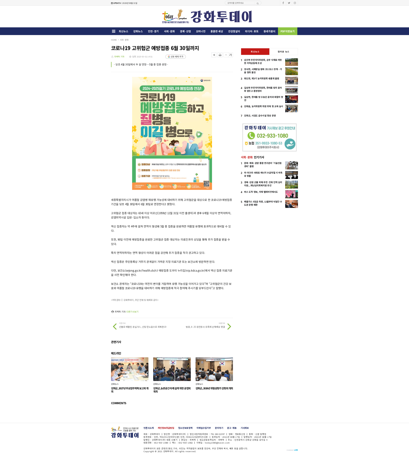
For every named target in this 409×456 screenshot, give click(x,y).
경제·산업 (185, 31)
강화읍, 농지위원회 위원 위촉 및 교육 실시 (263, 106)
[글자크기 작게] (226, 54)
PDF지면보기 (288, 31)
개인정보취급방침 (166, 427)
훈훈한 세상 (217, 31)
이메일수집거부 (204, 427)
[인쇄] (220, 54)
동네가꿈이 (269, 31)
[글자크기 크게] (230, 54)
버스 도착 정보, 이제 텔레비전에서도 (261, 191)
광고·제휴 (231, 427)
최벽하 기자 (119, 56)
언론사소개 (148, 427)
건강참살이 (234, 31)
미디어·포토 (251, 31)
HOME (114, 39)
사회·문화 (169, 31)
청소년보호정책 (185, 427)
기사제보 (245, 427)
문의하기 (219, 427)
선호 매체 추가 (177, 56)
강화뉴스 (138, 31)
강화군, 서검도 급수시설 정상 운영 (260, 115)
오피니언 (200, 31)
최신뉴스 (123, 31)
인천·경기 (153, 31)
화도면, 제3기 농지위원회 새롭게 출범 (261, 78)
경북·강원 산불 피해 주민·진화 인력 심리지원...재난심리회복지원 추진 (263, 184)
